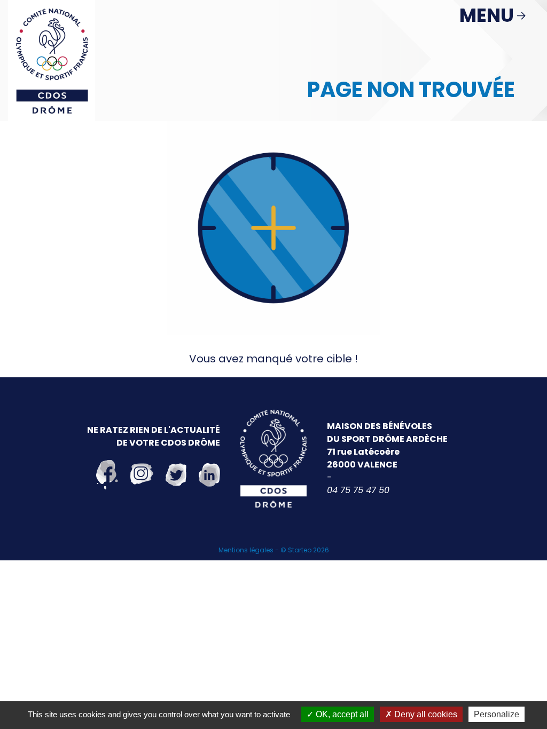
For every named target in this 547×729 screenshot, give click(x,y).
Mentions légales (246, 549)
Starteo (299, 549)
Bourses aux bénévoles (298, 595)
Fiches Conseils (278, 611)
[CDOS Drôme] (51, 60)
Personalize (496, 714)
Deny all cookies (424, 714)
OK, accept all (341, 714)
